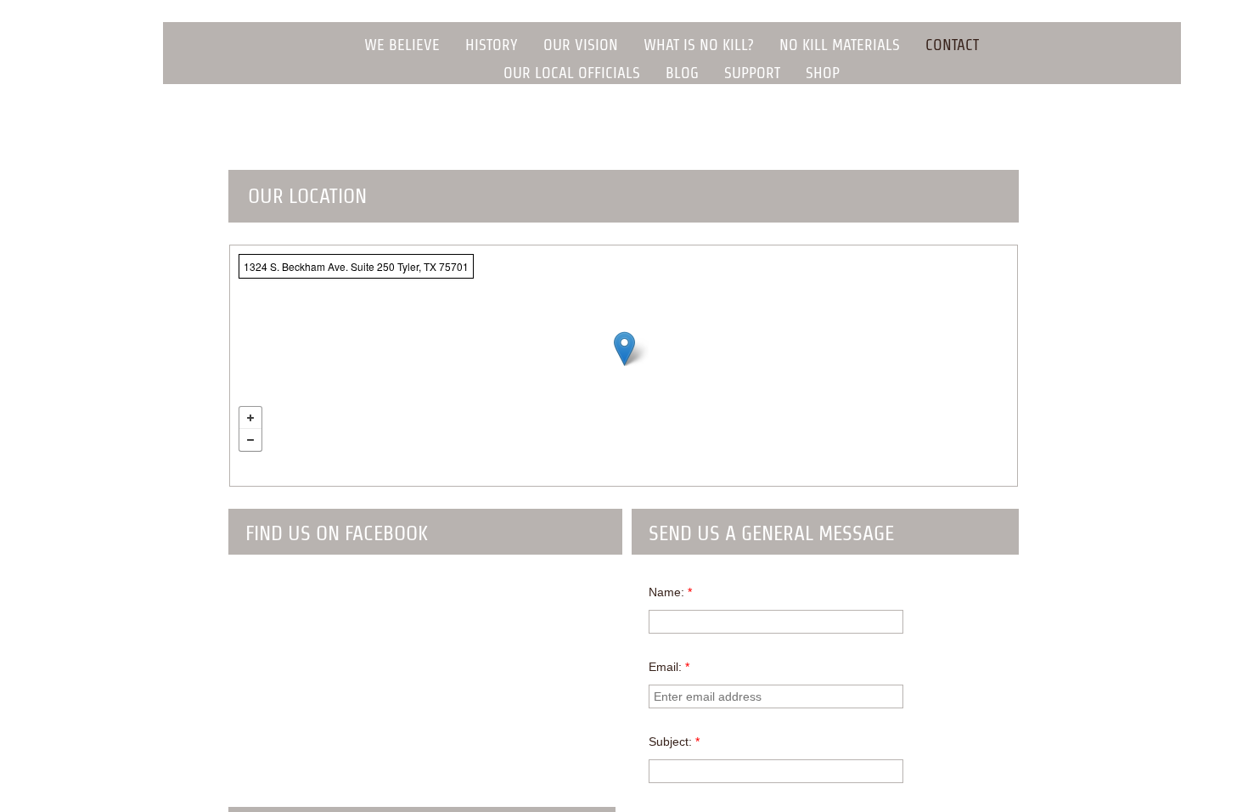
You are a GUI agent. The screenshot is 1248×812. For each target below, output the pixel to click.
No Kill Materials (839, 45)
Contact (952, 45)
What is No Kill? (699, 45)
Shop (823, 73)
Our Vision (580, 45)
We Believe (402, 45)
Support (752, 73)
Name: (670, 592)
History (491, 45)
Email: (669, 667)
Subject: (674, 741)
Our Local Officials (571, 73)
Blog (682, 73)
